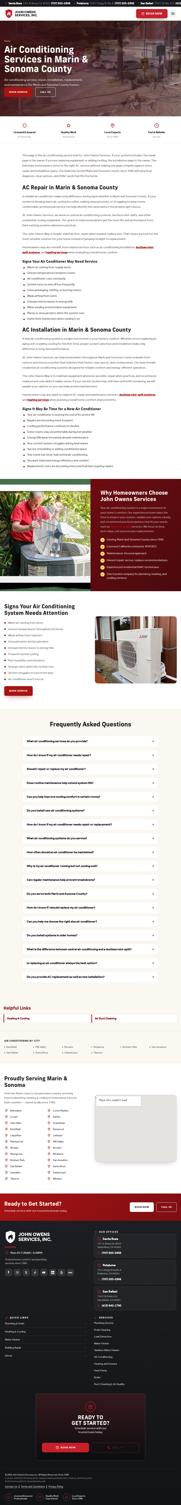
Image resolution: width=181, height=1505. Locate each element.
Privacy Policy (55, 1486)
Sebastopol (70, 1052)
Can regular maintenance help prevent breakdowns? (61, 879)
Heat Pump (100, 1370)
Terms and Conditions (33, 1486)
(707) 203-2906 (124, 3)
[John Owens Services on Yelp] (61, 1272)
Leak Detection (103, 1336)
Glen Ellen (15, 1123)
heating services (57, 252)
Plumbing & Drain (14, 1323)
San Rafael (12, 1052)
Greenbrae (59, 1123)
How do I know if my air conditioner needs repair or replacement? (69, 824)
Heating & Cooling (18, 1018)
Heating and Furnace (105, 1363)
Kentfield (11, 1047)
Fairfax (56, 1116)
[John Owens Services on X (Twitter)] (26, 1272)
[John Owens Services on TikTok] (35, 1272)
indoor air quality (120, 526)
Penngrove (16, 1153)
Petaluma (99, 1047)
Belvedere (16, 1110)
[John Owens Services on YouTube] (43, 1272)
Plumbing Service (103, 1322)
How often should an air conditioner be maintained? (60, 852)
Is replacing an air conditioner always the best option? (62, 963)
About (8, 1355)
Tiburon (98, 1052)
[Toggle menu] (173, 14)
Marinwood (16, 1141)
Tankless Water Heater (106, 1350)
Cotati (13, 1116)
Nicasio (14, 1147)
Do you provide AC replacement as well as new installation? (66, 977)
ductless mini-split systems (137, 394)
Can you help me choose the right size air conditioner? (62, 921)
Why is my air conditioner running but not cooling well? (62, 866)
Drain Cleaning (102, 1329)
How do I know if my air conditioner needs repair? (59, 755)
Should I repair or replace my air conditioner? (56, 769)
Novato (68, 1047)
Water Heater (12, 1339)
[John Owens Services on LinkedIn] (52, 1272)
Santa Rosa (41, 1052)
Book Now (142, 1207)
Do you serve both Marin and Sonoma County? (57, 893)
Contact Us (11, 1486)
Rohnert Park (129, 1047)
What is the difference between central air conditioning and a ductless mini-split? (79, 949)
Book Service (18, 92)
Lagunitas (15, 1135)
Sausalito (15, 1172)
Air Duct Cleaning (105, 1018)
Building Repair (13, 1347)
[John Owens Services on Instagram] (17, 1272)
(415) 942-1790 (111, 1305)
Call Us (45, 92)
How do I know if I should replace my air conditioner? (61, 907)
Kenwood (58, 1129)
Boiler (97, 1377)
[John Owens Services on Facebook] (8, 1272)
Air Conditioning (103, 1356)
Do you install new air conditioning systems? (56, 810)
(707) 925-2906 (60, 3)
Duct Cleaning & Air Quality (109, 1384)
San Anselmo (159, 1047)
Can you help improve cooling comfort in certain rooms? (63, 796)
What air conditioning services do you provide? (57, 741)
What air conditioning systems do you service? (57, 838)
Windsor (57, 1178)
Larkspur (58, 1135)
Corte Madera (60, 1110)
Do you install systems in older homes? (52, 935)
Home (7, 41)
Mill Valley (40, 1047)
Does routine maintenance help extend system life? (60, 783)
